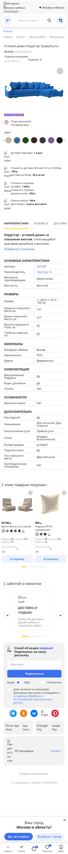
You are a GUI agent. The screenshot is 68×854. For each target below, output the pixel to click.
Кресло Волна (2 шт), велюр (16, 526)
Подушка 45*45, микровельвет (43, 528)
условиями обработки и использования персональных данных (33, 699)
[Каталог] (8, 20)
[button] (24, 566)
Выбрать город (49, 837)
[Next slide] (59, 88)
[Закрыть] (64, 820)
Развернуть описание (19, 249)
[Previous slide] (8, 88)
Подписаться (34, 673)
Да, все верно (18, 837)
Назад (9, 31)
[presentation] (3, 140)
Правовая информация (33, 773)
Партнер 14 (44, 272)
